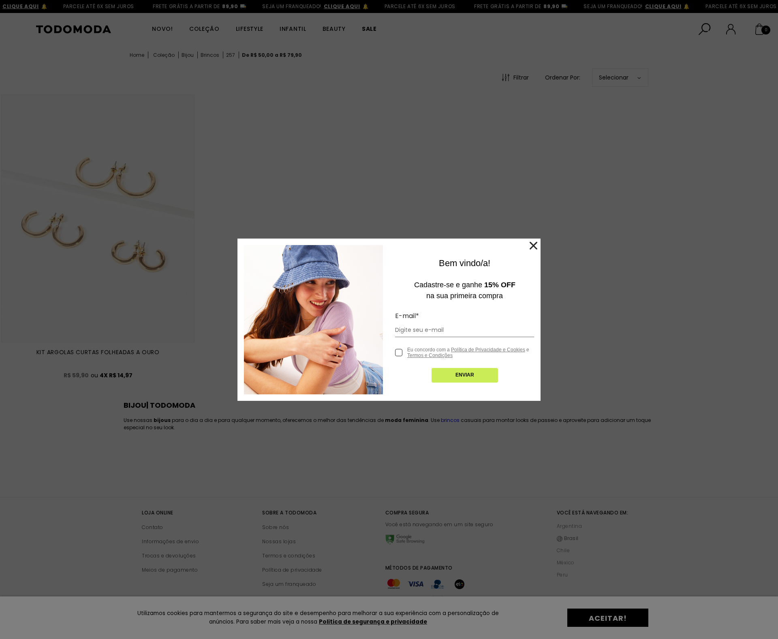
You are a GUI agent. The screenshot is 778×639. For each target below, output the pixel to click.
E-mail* (407, 316)
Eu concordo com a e (468, 352)
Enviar (464, 375)
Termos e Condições (430, 355)
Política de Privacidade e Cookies (488, 350)
